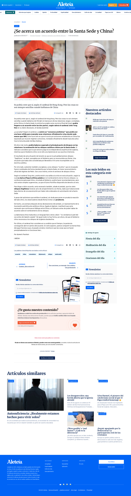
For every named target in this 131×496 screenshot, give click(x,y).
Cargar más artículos (100, 157)
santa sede (58, 254)
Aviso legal (74, 490)
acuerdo (17, 254)
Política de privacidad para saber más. (48, 292)
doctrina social (73, 414)
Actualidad (98, 12)
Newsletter (65, 464)
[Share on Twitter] (73, 113)
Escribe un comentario (47, 358)
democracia (102, 414)
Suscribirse (111, 462)
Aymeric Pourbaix (35, 36)
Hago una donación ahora (26, 323)
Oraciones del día (95, 258)
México (119, 12)
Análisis (36, 12)
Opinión (44, 12)
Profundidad (53, 12)
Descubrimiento (76, 12)
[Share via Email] (76, 113)
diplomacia (42, 254)
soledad (11, 381)
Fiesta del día (93, 238)
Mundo (24, 22)
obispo (50, 254)
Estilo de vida (88, 12)
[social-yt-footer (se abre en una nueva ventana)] (60, 484)
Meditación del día (96, 245)
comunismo (32, 254)
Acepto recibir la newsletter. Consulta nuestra (38, 292)
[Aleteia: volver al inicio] (65, 4)
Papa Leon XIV (109, 12)
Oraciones (9, 12)
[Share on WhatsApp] (79, 113)
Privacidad (89, 490)
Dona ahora (123, 5)
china (24, 254)
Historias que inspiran (25, 12)
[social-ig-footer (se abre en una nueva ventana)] (70, 484)
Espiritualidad (64, 12)
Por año (81, 464)
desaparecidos (73, 381)
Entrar (53, 351)
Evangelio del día (95, 251)
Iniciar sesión (103, 5)
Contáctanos (81, 490)
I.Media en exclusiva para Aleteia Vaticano (54, 36)
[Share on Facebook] (67, 113)
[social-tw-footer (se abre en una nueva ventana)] (67, 484)
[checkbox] (16, 292)
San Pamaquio (72, 8)
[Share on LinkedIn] (70, 113)
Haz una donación (53, 490)
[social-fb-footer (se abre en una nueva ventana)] (64, 484)
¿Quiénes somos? (64, 490)
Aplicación (65, 466)
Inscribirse (20, 296)
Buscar (27, 5)
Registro (111, 5)
